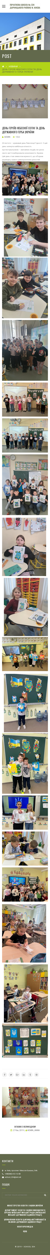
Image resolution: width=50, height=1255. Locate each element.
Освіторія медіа (25, 1226)
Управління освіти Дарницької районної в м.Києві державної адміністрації (25, 1220)
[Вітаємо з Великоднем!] (25, 1102)
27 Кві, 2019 (18, 1130)
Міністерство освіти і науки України (25, 1205)
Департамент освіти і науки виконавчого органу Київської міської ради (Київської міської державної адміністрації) (25, 1212)
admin (7, 137)
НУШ (25, 1231)
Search (45, 1195)
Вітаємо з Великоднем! (25, 1126)
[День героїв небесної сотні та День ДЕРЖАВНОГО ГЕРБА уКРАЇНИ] (25, 101)
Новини (13, 66)
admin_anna (33, 1130)
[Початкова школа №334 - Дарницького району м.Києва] (25, 6)
